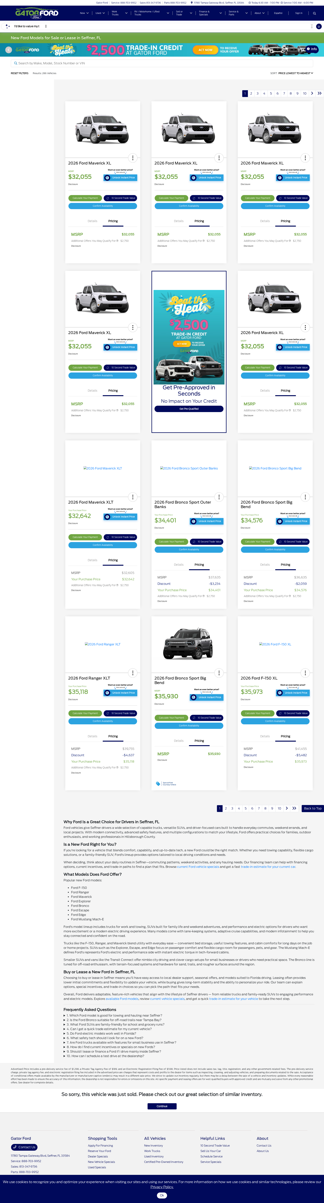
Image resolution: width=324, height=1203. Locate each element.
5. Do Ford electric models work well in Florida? (101, 1033)
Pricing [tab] (113, 221)
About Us (263, 1151)
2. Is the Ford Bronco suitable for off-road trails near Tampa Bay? (114, 1020)
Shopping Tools (102, 1138)
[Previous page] (8, 49)
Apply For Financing (100, 1145)
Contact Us (26, 1147)
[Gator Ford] (43, 13)
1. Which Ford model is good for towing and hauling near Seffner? (114, 1015)
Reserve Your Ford (99, 1151)
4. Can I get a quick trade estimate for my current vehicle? (109, 1029)
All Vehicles (155, 1138)
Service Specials (210, 1161)
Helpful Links (212, 1138)
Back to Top (313, 808)
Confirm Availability (103, 206)
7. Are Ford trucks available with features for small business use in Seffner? (121, 1042)
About (262, 1138)
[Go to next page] (312, 93)
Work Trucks (152, 1151)
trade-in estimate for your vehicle (233, 999)
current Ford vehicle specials (198, 867)
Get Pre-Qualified (189, 408)
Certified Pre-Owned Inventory (163, 1161)
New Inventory (153, 1145)
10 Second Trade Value (123, 198)
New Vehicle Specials (101, 1161)
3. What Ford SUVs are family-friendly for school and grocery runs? (116, 1024)
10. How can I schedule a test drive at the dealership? (105, 1056)
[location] (192, 2)
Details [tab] (92, 221)
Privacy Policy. (162, 1187)
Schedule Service (211, 1156)
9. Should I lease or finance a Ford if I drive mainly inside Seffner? (114, 1051)
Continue (162, 1106)
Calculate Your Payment (85, 198)
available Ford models (122, 999)
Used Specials (97, 1167)
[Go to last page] (319, 93)
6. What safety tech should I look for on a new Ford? (105, 1038)
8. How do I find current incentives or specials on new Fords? (111, 1047)
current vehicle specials (167, 999)
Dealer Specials (98, 1156)
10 (305, 93)
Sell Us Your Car (210, 1151)
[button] (132, 158)
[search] (314, 13)
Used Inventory (154, 1156)
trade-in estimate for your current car (268, 867)
